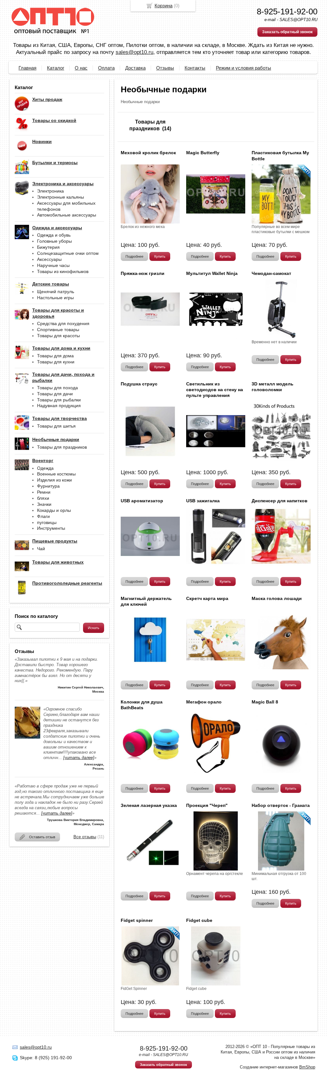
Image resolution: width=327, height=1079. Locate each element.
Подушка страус (139, 383)
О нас (81, 68)
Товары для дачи (55, 393)
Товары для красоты (58, 335)
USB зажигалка (203, 500)
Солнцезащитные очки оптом (68, 253)
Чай (41, 548)
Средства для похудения (63, 323)
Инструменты (51, 528)
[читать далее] (78, 757)
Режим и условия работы (243, 68)
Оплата (106, 68)
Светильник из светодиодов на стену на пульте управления (214, 389)
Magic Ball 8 (265, 701)
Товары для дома (55, 355)
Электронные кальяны (60, 197)
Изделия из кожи (54, 480)
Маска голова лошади (277, 598)
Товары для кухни (55, 361)
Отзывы (165, 68)
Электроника (50, 191)
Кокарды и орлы (54, 510)
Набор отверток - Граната (281, 805)
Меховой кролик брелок (148, 152)
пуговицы (47, 522)
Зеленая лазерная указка (149, 805)
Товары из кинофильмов (62, 271)
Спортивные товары (58, 329)
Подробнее (134, 256)
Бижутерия (48, 247)
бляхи (43, 498)
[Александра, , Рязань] (27, 737)
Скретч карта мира (207, 598)
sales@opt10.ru (134, 52)
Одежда (45, 468)
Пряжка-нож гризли (142, 273)
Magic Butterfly (202, 152)
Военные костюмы (56, 473)
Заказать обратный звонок (287, 32)
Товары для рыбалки (59, 399)
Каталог (55, 68)
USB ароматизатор (142, 500)
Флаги (43, 516)
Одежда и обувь (54, 235)
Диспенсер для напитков (280, 500)
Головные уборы (54, 241)
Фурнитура (48, 486)
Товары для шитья (56, 426)
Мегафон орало (204, 701)
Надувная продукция (59, 405)
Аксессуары (49, 259)
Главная (27, 68)
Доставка (135, 68)
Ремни (43, 492)
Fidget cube (199, 920)
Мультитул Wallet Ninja (212, 273)
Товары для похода (57, 387)
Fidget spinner (137, 920)
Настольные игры (55, 297)
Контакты (195, 68)
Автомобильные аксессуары (66, 214)
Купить (159, 256)
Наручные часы (53, 265)
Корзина (163, 5)
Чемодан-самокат (271, 273)
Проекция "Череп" (207, 805)
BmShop (307, 1067)
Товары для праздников (62, 447)
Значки (44, 504)
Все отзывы (84, 836)
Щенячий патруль (55, 291)
